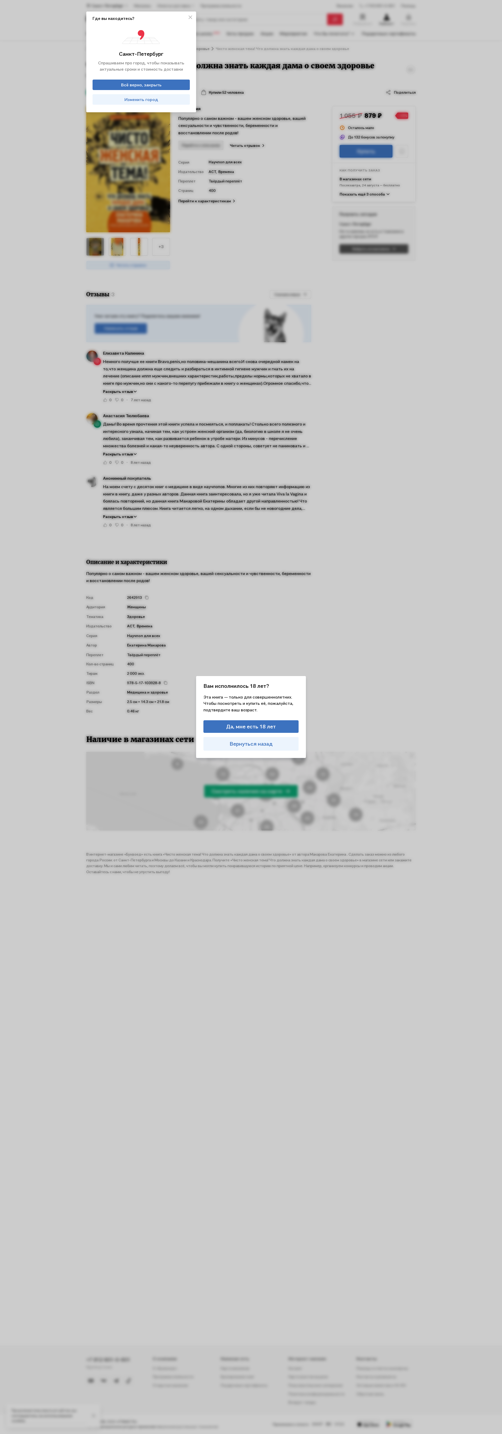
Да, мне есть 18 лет (251, 726)
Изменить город (141, 99)
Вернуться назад (251, 744)
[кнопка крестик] (190, 17)
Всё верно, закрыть (141, 84)
